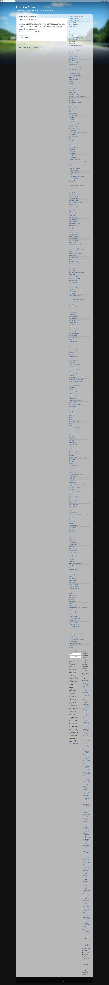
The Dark (71, 155)
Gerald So (71, 561)
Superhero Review (86, 730)
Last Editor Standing (74, 569)
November (86, 673)
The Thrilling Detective (74, 168)
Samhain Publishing (74, 284)
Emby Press (72, 229)
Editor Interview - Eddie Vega (86, 853)
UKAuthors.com (73, 482)
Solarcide (71, 140)
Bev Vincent (72, 519)
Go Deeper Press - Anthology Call (86, 866)
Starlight (71, 647)
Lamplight (71, 83)
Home (42, 44)
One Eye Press (72, 265)
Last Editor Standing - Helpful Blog (86, 919)
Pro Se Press (72, 274)
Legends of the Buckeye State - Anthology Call (86, 767)
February (86, 960)
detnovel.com (72, 630)
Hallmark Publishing (74, 238)
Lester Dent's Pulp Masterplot (76, 573)
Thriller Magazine (73, 170)
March (85, 958)
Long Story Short (73, 331)
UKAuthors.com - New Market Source (86, 688)
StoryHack (71, 144)
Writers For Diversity (74, 496)
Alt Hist (70, 28)
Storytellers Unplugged (74, 618)
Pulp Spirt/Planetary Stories (76, 123)
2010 (83, 970)
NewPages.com (73, 440)
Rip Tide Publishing (74, 282)
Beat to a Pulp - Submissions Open (86, 877)
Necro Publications (73, 257)
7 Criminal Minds (73, 512)
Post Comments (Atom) (32, 47)
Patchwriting (86, 736)
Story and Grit (72, 142)
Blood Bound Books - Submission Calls (86, 756)
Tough (70, 174)
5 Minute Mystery (73, 18)
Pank (70, 111)
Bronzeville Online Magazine (76, 51)
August (86, 948)
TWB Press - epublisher (75, 301)
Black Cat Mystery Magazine (76, 37)
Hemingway (86, 727)
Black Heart (72, 41)
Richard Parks (72, 605)
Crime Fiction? (85, 684)
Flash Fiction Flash (73, 410)
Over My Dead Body (74, 109)
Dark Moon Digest (73, 62)
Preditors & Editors (73, 451)
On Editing (86, 857)
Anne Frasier (72, 516)
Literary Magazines (74, 432)
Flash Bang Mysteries (74, 73)
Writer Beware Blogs (74, 491)
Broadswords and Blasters (75, 49)
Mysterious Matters (74, 586)
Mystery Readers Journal (75, 253)
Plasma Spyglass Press (75, 268)
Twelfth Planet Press (74, 303)
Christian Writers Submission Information (79, 396)
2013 (83, 666)
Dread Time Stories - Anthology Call (86, 745)
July (85, 950)
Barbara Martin (72, 518)
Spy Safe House (73, 614)
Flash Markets (72, 413)
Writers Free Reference (75, 498)
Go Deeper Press (73, 232)
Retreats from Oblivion (74, 126)
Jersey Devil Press (73, 240)
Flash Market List (73, 328)
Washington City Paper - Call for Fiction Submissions (86, 799)
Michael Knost (72, 582)
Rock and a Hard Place (75, 128)
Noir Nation (72, 100)
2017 (83, 658)
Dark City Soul (72, 58)
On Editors (86, 810)
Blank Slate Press (73, 196)
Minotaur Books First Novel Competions (79, 249)
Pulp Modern (72, 121)
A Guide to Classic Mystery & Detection (78, 514)
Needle (70, 259)
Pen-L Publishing (73, 368)
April (85, 956)
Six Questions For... (74, 465)
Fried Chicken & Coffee (75, 75)
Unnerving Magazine (74, 178)
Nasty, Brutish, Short (74, 592)
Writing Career (72, 502)
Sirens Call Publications (75, 286)
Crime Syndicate (73, 54)
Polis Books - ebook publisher (76, 272)
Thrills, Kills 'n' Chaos (74, 350)
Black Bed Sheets (73, 192)
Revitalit (71, 603)
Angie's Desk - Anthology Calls (86, 739)
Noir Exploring (86, 733)
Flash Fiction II (72, 412)
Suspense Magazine (74, 147)
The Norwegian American (75, 164)
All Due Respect (73, 26)
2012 (83, 668)
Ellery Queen (72, 225)
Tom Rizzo (71, 375)
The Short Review (73, 622)
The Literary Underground (75, 474)
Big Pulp (71, 35)
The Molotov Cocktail (74, 343)
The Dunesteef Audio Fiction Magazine (78, 161)
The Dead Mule (73, 341)
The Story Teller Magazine (75, 295)
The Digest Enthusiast (74, 159)
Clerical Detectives (73, 535)
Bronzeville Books (73, 206)
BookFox (71, 523)
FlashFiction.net (73, 557)
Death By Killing (73, 548)
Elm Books (71, 227)
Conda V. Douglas (73, 538)
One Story (71, 104)
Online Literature (73, 595)
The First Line (72, 291)
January (86, 964)
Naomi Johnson (73, 590)
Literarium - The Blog (74, 431)
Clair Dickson (72, 529)
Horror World (72, 425)
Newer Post (23, 44)
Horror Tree (72, 423)
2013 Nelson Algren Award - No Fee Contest (86, 817)
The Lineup (72, 293)
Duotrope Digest (73, 406)
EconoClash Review (74, 69)
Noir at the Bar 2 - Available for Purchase (86, 695)
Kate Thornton (72, 567)
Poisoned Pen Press (74, 270)
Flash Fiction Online (74, 326)
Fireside (71, 71)
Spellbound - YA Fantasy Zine (86, 902)
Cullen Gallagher (73, 544)
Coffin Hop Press (73, 211)
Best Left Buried (73, 641)
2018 (83, 655)
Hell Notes (71, 417)
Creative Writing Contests (75, 400)
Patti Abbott (72, 597)
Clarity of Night (72, 531)
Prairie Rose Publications (75, 370)
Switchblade (72, 149)
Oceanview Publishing (74, 263)
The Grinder (72, 470)
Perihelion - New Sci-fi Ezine (86, 706)
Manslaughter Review (74, 85)
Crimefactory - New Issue (86, 887)
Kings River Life (73, 81)
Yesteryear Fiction (73, 356)
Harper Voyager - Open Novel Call (86, 835)
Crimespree (72, 215)
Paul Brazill (71, 599)
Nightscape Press (73, 261)
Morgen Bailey (72, 436)
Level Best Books (73, 246)
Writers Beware (73, 495)
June (85, 952)
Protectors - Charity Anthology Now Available (86, 932)
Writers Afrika (72, 493)
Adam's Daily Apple (74, 391)
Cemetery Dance (73, 210)
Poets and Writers (73, 450)
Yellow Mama (72, 182)
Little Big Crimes (73, 576)
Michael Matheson (73, 434)
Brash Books (72, 204)
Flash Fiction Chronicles (75, 555)
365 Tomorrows (73, 312)
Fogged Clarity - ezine (85, 701)
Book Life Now (72, 521)
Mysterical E (72, 88)
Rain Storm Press (73, 276)
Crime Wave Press (73, 213)
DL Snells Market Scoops (75, 404)
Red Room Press (73, 280)
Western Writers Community (76, 381)
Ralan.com (71, 455)
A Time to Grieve (73, 635)
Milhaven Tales (72, 87)
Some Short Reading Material (86, 724)
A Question (86, 812)
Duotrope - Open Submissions (86, 939)
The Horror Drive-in (74, 472)
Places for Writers (73, 448)
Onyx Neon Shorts (73, 106)
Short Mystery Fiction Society (76, 611)
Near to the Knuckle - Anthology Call (86, 841)
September (86, 680)
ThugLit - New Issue (86, 927)
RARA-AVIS (72, 601)
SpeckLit (71, 339)
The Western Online (74, 373)
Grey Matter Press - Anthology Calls (86, 908)
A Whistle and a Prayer (74, 637)
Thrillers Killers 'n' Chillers (75, 348)
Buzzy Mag (71, 52)
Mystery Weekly (73, 92)
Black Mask (72, 43)
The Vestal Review (73, 347)
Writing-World (72, 506)
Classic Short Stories (74, 533)
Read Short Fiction (73, 125)
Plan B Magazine (73, 113)
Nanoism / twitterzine (74, 333)
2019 (83, 653)
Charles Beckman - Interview (86, 751)
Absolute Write (72, 389)
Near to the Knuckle (74, 94)
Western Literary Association (76, 379)
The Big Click (72, 151)
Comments (74, 656)
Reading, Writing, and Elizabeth (77, 457)
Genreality (71, 559)
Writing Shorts (85, 787)
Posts (72, 653)
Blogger (63, 981)
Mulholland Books (73, 584)
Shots (70, 138)
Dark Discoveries (73, 60)
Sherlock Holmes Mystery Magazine (78, 132)
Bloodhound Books (73, 200)
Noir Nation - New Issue (86, 761)
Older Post (61, 44)
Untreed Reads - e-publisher (76, 305)
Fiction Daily (72, 554)
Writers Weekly (72, 500)
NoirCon (71, 593)
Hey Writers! (72, 419)
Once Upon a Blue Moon (75, 643)
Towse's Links (72, 480)
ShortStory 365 (72, 613)
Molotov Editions (73, 251)
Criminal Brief (72, 542)
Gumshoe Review (73, 79)
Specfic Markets (73, 468)
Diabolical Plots (73, 66)
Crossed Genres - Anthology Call (86, 791)
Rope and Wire (72, 371)
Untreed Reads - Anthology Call (86, 829)
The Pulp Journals (73, 166)
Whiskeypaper (72, 180)
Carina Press (72, 208)
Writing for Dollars (73, 504)
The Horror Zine (73, 163)
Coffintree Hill (72, 398)
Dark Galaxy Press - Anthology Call (86, 806)
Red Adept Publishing (74, 278)
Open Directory (73, 442)
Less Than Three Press (75, 244)
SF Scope (71, 463)
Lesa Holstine (72, 571)
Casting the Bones (73, 525)
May (85, 954)
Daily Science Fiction (74, 318)
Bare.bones (72, 30)
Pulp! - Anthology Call (86, 914)
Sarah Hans (72, 459)
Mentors (85, 894)
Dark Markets (72, 402)
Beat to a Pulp (72, 31)
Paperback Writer (73, 444)
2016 (83, 660)
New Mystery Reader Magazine (77, 96)
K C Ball (71, 565)
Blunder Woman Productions (76, 45)
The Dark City (72, 157)
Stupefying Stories (73, 145)
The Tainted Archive (74, 624)
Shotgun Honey (73, 136)
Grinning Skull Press (74, 236)
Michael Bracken (73, 580)
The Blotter (71, 289)
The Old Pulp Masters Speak (86, 783)
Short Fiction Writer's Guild (75, 609)
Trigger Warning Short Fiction (76, 176)
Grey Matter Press (73, 234)
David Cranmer (73, 546)
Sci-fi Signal (72, 461)
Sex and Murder (73, 130)
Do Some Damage (73, 550)
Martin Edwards (73, 578)
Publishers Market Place (75, 453)
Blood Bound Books (74, 198)
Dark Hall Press (73, 217)
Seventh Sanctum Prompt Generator (78, 607)
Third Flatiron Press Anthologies (77, 299)
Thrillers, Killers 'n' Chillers (75, 172)
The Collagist (72, 153)
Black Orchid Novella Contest (76, 194)
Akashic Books (72, 314)
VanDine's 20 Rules (74, 626)
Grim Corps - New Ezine (86, 773)
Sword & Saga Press (74, 287)
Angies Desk (72, 393)
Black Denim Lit (73, 39)
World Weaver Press (74, 306)
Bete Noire (71, 191)
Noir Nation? (86, 862)
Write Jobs (71, 489)
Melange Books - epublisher (76, 248)
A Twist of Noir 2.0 (73, 24)
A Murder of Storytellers (75, 20)
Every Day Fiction (73, 322)
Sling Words (72, 467)
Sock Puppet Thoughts (86, 891)
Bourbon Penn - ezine (85, 719)
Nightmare (71, 98)
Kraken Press (72, 242)
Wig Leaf (71, 354)
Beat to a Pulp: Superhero (86, 882)
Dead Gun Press (73, 64)
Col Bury (71, 536)
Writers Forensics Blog (74, 628)
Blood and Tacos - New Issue (86, 944)
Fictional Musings (73, 324)
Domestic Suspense (74, 552)
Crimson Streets (73, 56)
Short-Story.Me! (73, 134)
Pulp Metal (71, 119)
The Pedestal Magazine (75, 345)
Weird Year (71, 352)
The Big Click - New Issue (86, 897)
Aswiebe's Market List (74, 394)
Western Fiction (73, 377)
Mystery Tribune (73, 90)
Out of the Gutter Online (75, 107)
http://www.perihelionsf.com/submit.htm (29, 29)
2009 (83, 972)
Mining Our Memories (86, 924)
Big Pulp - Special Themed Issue (86, 823)
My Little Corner (26, 7)
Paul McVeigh (72, 446)
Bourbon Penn (72, 47)
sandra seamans (72, 663)
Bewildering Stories (74, 316)
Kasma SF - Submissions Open (86, 872)
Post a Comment (25, 37)
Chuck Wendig (72, 527)
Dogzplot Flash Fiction (74, 320)
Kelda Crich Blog (73, 429)
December (86, 670)
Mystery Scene (72, 255)
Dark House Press (73, 219)
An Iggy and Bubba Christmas (76, 639)
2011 (83, 968)
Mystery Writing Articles (75, 588)
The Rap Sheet (73, 620)
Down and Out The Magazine (76, 68)
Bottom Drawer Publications (76, 202)
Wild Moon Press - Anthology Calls (86, 847)
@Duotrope (72, 387)
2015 (83, 662)
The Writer (71, 478)
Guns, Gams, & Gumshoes (75, 563)
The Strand (72, 297)
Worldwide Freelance (74, 487)
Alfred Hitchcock (73, 189)
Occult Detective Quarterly (75, 102)
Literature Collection (74, 575)
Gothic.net (71, 415)
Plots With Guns (73, 115)
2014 (83, 664)
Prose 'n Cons (72, 117)
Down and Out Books (74, 223)
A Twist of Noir (72, 22)
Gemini (70, 77)
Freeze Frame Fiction (74, 329)
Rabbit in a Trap (73, 645)
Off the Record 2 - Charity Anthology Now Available (86, 712)
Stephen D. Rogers (74, 616)
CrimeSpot (71, 540)
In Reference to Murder (75, 427)
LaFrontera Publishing (74, 364)
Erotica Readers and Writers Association (79, 408)
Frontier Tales (72, 362)
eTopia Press (72, 230)
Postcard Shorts (73, 335)
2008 (83, 974)
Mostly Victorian (73, 438)
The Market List (73, 476)
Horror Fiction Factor (74, 421)
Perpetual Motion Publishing (76, 267)
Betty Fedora (72, 33)
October (86, 676)
